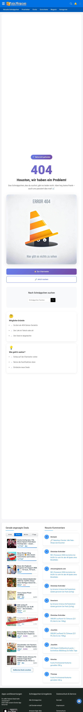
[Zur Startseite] (37, 3)
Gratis (35, 9)
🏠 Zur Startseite (41, 272)
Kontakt (59, 700)
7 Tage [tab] (34, 534)
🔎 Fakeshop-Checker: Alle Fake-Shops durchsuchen (62, 541)
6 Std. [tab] (10, 534)
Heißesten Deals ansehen (22, 670)
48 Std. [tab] (26, 534)
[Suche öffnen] (71, 3)
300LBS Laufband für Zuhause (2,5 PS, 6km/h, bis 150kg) (62, 620)
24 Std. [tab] (18, 534)
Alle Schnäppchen (35, 700)
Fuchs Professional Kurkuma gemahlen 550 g (60, 664)
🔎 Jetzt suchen (41, 279)
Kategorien (63, 9)
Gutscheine (44, 9)
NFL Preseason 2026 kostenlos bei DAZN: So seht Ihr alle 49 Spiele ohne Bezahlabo (63, 557)
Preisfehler (26, 9)
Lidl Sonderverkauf (35, 705)
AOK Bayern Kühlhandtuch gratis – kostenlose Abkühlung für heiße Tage (63, 649)
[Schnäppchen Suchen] (53, 300)
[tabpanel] (22, 601)
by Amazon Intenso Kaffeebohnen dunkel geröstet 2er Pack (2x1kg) (62, 590)
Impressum (60, 705)
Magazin (54, 9)
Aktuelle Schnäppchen (11, 9)
